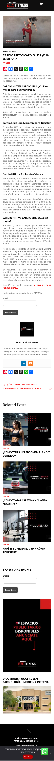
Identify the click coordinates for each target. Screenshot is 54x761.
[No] (50, 753)
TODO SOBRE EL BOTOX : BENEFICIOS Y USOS (22, 388)
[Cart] (41, 4)
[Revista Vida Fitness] (17, 7)
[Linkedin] (23, 363)
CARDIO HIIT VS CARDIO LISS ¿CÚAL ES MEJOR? (26, 57)
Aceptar (27, 757)
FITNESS (6, 63)
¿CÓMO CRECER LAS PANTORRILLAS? (22, 384)
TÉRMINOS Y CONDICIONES (26, 741)
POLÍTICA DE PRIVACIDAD (26, 738)
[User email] (30, 363)
